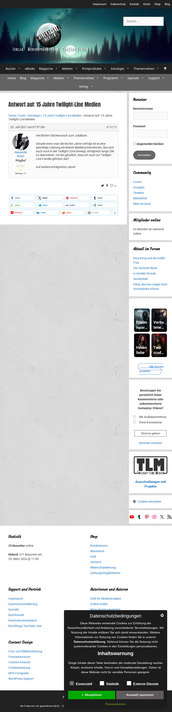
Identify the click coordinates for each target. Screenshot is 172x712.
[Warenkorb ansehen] (165, 68)
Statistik (112, 684)
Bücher (11, 69)
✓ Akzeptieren (92, 694)
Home (12, 78)
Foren (22, 115)
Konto (146, 4)
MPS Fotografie (18, 673)
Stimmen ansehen (150, 443)
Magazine (46, 69)
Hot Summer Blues (145, 268)
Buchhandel (16, 615)
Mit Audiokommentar (153, 417)
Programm (110, 78)
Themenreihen (144, 69)
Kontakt (134, 4)
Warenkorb (97, 551)
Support (154, 78)
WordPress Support (21, 678)
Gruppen (139, 187)
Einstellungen (127, 646)
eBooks (30, 69)
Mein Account (142, 203)
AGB (93, 556)
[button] (22, 197)
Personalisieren (115, 704)
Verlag (83, 86)
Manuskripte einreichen (105, 609)
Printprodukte (92, 69)
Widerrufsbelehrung (103, 567)
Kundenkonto (99, 545)
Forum (137, 182)
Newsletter (140, 198)
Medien (67, 69)
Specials (133, 78)
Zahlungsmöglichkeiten (105, 573)
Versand (95, 562)
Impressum (99, 4)
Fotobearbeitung (19, 667)
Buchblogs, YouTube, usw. (25, 626)
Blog (167, 4)
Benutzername (143, 108)
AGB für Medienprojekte (105, 598)
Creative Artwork (19, 662)
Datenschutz (118, 4)
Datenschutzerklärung (22, 604)
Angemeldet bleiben (150, 144)
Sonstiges (117, 69)
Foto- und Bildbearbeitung (25, 651)
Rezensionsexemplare (22, 620)
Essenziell (84, 684)
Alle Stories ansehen (151, 369)
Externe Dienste (146, 684)
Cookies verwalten (149, 501)
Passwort (139, 126)
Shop (157, 4)
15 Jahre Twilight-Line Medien (62, 115)
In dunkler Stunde (144, 273)
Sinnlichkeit (140, 279)
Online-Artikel (98, 604)
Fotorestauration (19, 656)
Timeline (138, 192)
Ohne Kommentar (150, 422)
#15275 (111, 127)
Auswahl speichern (140, 694)
